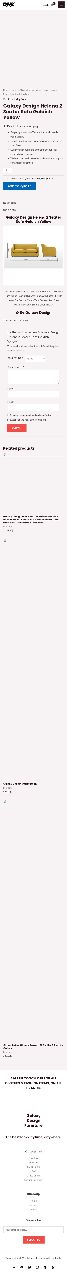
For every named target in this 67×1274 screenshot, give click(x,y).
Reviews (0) (9, 209)
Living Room (27, 90)
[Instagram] (37, 1267)
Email (10, 402)
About (33, 1209)
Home (6, 90)
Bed (33, 1171)
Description (10, 203)
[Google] (45, 1267)
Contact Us (33, 1205)
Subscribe (33, 1240)
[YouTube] (21, 1267)
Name (11, 388)
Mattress (33, 1162)
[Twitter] (29, 1267)
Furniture (15, 90)
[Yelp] (53, 1267)
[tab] (33, 203)
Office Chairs (33, 1175)
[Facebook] (14, 1267)
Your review (15, 367)
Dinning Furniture (33, 1180)
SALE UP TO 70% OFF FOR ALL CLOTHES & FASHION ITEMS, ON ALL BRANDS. (33, 1083)
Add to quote (19, 186)
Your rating (15, 357)
